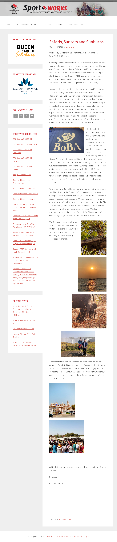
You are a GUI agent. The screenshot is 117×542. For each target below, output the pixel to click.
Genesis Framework (65, 536)
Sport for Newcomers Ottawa (24, 188)
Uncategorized (65, 519)
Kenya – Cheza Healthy (22, 175)
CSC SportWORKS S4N (22, 139)
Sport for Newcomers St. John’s (25, 194)
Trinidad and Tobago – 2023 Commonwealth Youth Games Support (24, 207)
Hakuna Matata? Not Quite (23, 329)
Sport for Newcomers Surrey (24, 199)
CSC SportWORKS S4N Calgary (25, 144)
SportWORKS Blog (58, 11)
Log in (86, 536)
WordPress (78, 536)
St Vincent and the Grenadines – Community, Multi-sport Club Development (25, 260)
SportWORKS (49, 536)
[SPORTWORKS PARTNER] (25, 58)
